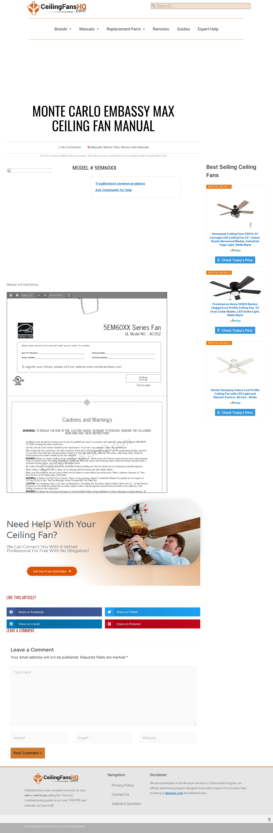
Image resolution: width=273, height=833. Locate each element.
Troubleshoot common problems (120, 184)
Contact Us (120, 794)
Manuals (87, 29)
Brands (61, 29)
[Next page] (17, 295)
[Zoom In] (45, 295)
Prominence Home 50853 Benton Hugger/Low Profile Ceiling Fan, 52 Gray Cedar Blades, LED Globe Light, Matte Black (235, 309)
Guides (183, 29)
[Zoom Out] (39, 295)
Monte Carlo (112, 147)
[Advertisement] (136, 232)
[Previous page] (11, 295)
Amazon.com (174, 793)
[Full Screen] (69, 295)
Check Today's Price (237, 260)
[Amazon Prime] (235, 250)
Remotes (161, 29)
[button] (52, 571)
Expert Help (208, 29)
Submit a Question (126, 804)
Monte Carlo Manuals (135, 147)
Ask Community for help (113, 190)
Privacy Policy (123, 785)
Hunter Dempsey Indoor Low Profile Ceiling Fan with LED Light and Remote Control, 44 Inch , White (235, 393)
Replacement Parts (124, 29)
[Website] (168, 738)
